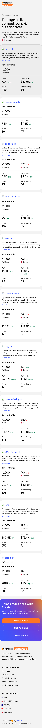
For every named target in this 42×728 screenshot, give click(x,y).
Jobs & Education (9, 682)
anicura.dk (10, 144)
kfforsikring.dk (12, 196)
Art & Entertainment (10, 685)
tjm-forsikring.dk (14, 399)
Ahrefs (19, 721)
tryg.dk (8, 346)
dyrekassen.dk (12, 102)
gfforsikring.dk (12, 452)
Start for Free (21, 620)
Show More (6, 60)
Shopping (6, 671)
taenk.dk (9, 558)
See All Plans (21, 628)
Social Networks (9, 678)
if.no (7, 505)
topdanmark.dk (13, 293)
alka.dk (8, 238)
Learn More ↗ (21, 635)
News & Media (8, 675)
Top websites (6, 15)
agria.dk (16, 15)
